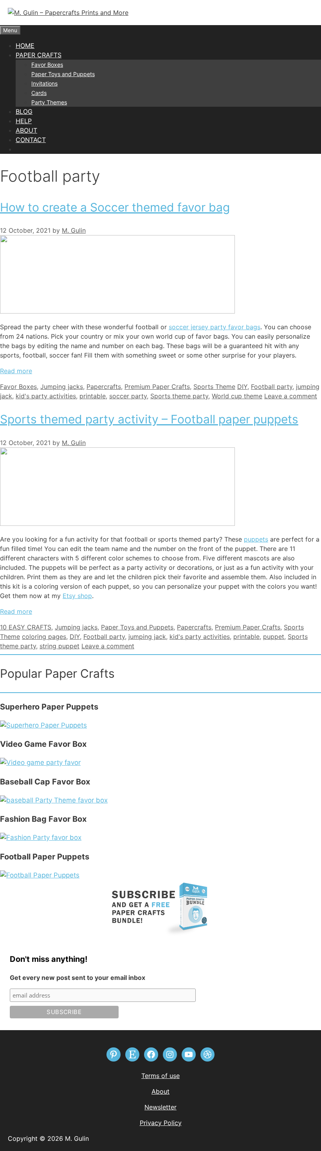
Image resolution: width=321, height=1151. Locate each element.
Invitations (44, 83)
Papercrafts (104, 386)
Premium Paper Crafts (157, 386)
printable (92, 396)
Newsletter (160, 1107)
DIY (242, 386)
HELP (24, 121)
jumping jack (147, 636)
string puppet (59, 646)
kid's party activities (46, 396)
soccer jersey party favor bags (214, 327)
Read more (16, 371)
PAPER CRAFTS (38, 55)
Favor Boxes (47, 64)
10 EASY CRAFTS (25, 627)
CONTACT (31, 140)
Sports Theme (214, 386)
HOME (25, 45)
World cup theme (237, 396)
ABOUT (26, 130)
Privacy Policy (161, 1123)
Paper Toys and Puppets (63, 74)
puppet (273, 636)
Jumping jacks (61, 386)
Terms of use (160, 1076)
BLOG (24, 111)
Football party (271, 386)
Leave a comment (290, 396)
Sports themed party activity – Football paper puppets (149, 419)
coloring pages (44, 636)
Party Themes (49, 102)
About (160, 1091)
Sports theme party (179, 396)
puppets (256, 539)
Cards (39, 92)
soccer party (128, 396)
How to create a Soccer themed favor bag (115, 207)
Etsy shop (77, 596)
